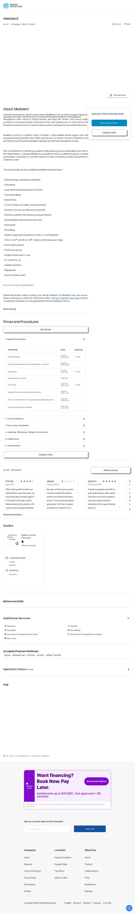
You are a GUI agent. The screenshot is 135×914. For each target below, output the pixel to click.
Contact (88, 864)
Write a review (111, 470)
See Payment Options (96, 781)
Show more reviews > (13, 514)
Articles (27, 891)
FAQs (87, 877)
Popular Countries (62, 857)
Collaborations (91, 871)
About (87, 857)
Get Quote (45, 329)
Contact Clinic (46, 454)
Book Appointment (109, 122)
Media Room (90, 884)
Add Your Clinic (61, 877)
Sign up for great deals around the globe (43, 821)
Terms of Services (32, 871)
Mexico (12, 756)
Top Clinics (59, 871)
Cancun (35, 756)
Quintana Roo (23, 756)
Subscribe (89, 828)
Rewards (28, 864)
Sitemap (88, 891)
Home (26, 857)
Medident (45, 756)
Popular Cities (60, 864)
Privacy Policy (30, 877)
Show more (9, 309)
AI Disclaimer (29, 884)
